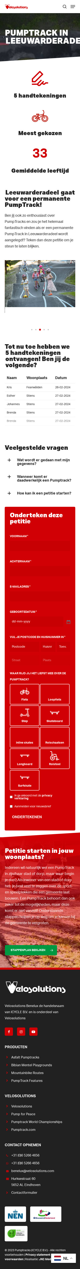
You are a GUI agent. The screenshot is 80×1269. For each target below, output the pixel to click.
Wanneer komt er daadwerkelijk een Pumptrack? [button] (44, 478)
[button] (73, 7)
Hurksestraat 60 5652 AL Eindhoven (25, 1182)
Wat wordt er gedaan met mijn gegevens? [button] (43, 462)
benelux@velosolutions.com (32, 1171)
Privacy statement (37, 1254)
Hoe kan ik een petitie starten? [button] (44, 493)
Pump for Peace (23, 1114)
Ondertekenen (27, 817)
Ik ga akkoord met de (33, 797)
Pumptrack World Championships (36, 1122)
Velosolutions (21, 1106)
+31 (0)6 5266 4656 (25, 1155)
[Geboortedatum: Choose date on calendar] (68, 622)
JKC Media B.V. (48, 1259)
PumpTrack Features (26, 1080)
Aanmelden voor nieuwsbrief (32, 806)
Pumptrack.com (23, 1129)
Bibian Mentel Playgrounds (31, 1065)
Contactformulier (24, 1192)
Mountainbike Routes (27, 1073)
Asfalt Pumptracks (25, 1057)
